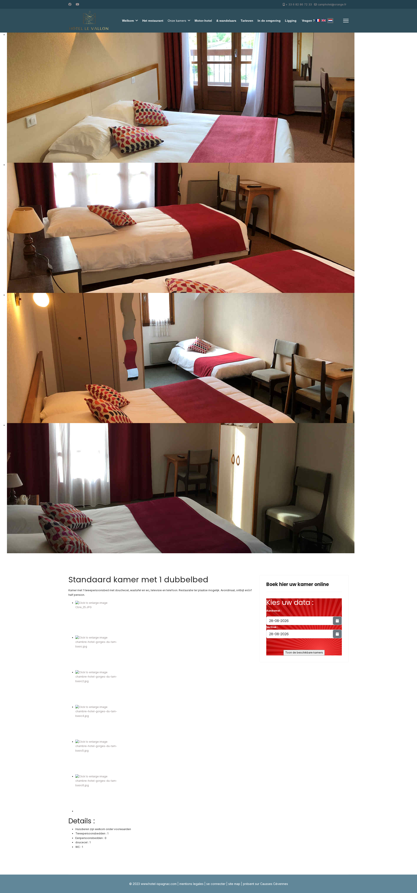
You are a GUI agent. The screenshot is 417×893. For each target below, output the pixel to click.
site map (234, 884)
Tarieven (247, 20)
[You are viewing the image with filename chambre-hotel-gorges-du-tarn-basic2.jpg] (164, 687)
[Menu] (346, 21)
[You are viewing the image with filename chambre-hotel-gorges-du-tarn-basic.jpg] (164, 652)
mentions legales (191, 884)
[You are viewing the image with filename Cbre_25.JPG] (164, 618)
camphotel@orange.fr (332, 4)
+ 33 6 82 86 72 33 (299, 4)
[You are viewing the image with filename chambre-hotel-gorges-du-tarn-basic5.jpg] (164, 757)
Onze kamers (177, 20)
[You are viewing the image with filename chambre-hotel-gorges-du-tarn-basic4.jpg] (164, 722)
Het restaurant (152, 20)
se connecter (215, 884)
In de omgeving (269, 20)
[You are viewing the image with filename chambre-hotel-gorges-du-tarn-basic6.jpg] (164, 791)
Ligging (290, 20)
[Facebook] (69, 4)
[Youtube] (77, 4)
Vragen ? (308, 20)
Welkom (128, 20)
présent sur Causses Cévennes (265, 884)
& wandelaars (226, 20)
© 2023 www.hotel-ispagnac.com (153, 884)
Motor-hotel (203, 20)
